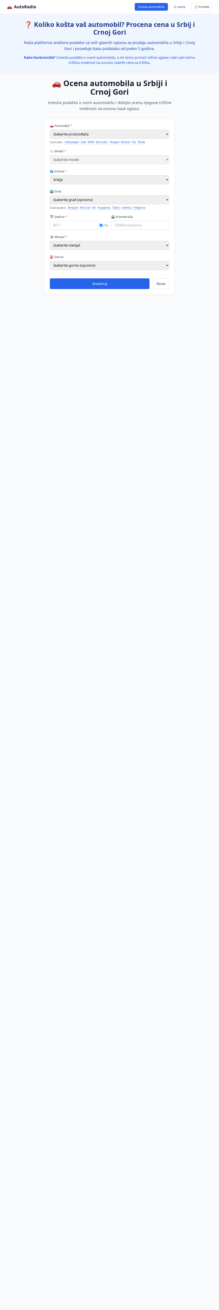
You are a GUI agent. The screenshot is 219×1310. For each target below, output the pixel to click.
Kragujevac (104, 207)
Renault (125, 142)
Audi (83, 142)
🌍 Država (58, 171)
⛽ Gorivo (57, 257)
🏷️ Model (58, 151)
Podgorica (139, 207)
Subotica (126, 207)
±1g (105, 225)
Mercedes (102, 142)
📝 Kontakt (201, 7)
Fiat (134, 142)
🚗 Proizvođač (61, 126)
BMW (91, 142)
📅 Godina (58, 217)
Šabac (116, 207)
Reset (161, 283)
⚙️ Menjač (58, 237)
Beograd (73, 207)
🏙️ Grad (55, 191)
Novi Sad (85, 207)
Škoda (141, 142)
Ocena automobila (151, 7)
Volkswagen (72, 142)
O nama (179, 7)
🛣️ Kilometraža (122, 217)
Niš (94, 207)
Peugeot (114, 142)
